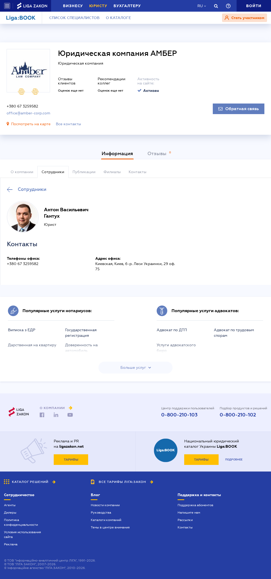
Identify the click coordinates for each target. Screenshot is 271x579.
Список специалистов (74, 18)
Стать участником (247, 18)
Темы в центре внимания (110, 527)
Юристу (98, 6)
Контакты (185, 527)
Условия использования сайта (22, 534)
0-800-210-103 (179, 414)
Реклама (10, 544)
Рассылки (185, 520)
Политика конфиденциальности (21, 522)
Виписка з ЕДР (21, 330)
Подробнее (233, 459)
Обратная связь (242, 108)
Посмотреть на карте (31, 124)
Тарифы (71, 459)
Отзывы (157, 153)
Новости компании (105, 505)
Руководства (101, 512)
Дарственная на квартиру (32, 345)
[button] (7, 6)
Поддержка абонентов (195, 505)
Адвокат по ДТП (172, 330)
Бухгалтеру (127, 6)
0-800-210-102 (238, 414)
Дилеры (10, 512)
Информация (117, 153)
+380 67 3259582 (22, 106)
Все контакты (68, 124)
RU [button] (200, 6)
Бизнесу (73, 6)
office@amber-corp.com (28, 113)
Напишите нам (189, 512)
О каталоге (118, 18)
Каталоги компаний (106, 520)
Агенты (10, 505)
